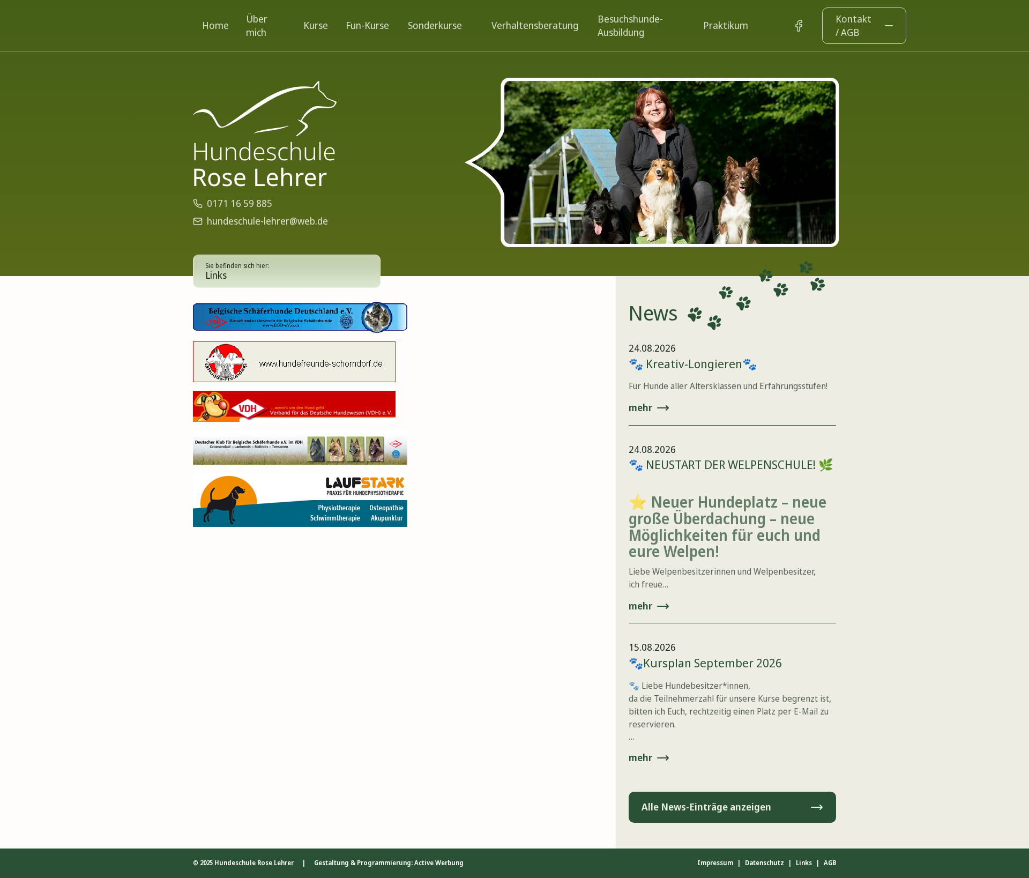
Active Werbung (439, 862)
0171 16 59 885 (239, 203)
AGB (830, 863)
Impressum (715, 863)
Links (804, 863)
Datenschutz (764, 863)
